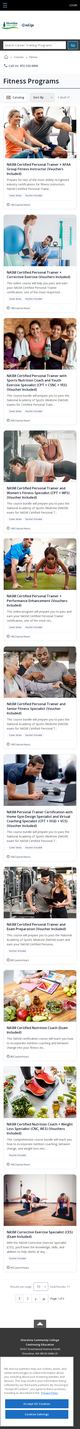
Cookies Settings (37, 1414)
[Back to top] (40, 1343)
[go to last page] (44, 1298)
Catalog (18, 97)
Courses (19, 57)
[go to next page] (36, 1298)
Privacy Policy (49, 1393)
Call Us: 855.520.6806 (21, 66)
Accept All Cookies (36, 1404)
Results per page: (21, 1286)
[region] (37, 1392)
